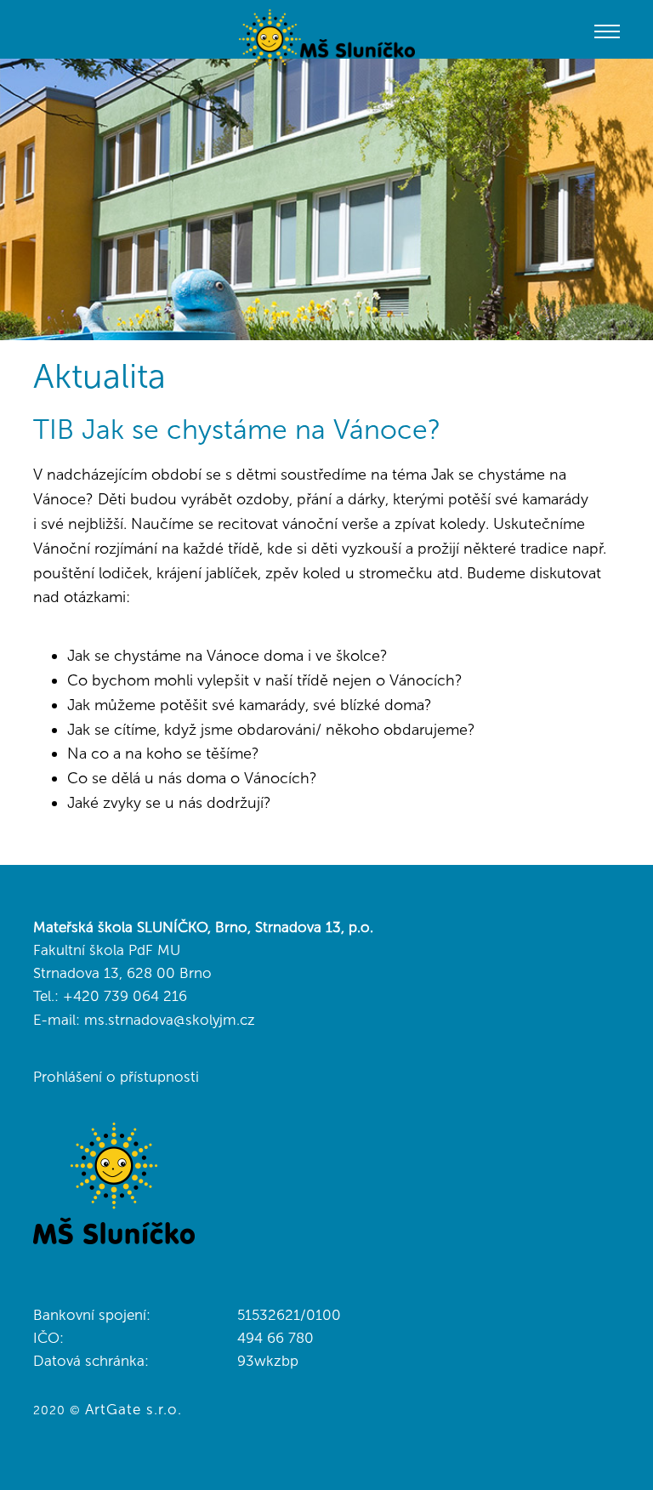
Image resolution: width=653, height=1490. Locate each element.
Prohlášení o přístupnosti (116, 1076)
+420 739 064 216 (125, 995)
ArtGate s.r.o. (133, 1409)
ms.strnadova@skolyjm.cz (169, 1019)
